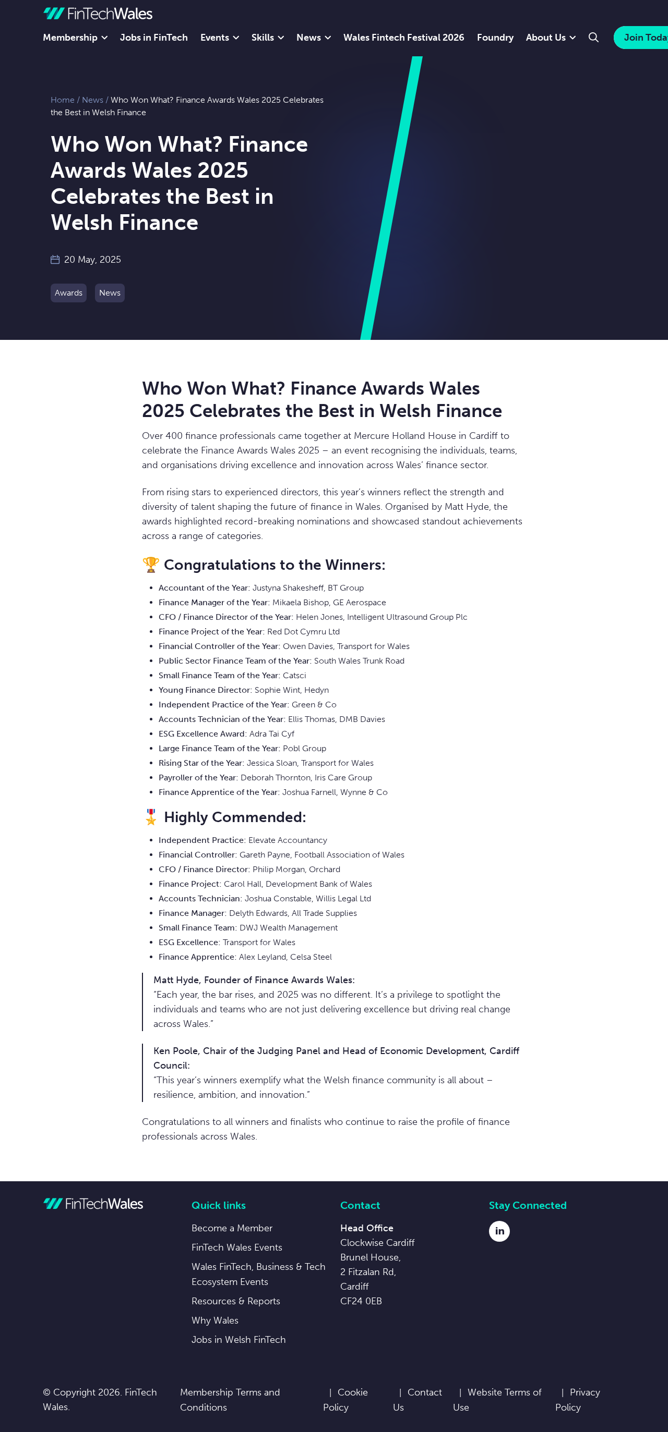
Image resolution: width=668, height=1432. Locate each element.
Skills (263, 37)
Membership (70, 37)
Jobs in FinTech (154, 37)
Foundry (495, 37)
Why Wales (215, 1320)
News (308, 37)
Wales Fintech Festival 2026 (403, 37)
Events (214, 37)
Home (63, 100)
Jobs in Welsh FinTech (239, 1339)
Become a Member (232, 1228)
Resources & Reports (236, 1301)
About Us (546, 37)
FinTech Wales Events (237, 1247)
